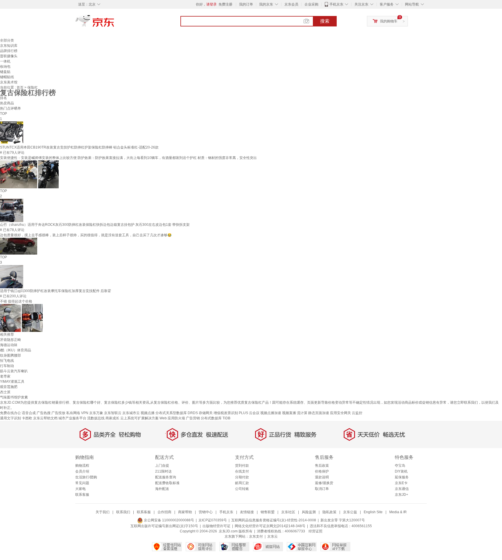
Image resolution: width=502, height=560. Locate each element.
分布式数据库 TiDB (215, 418)
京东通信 (402, 489)
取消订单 (322, 489)
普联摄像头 (8, 56)
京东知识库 (8, 46)
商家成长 (112, 418)
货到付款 (242, 466)
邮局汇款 (242, 483)
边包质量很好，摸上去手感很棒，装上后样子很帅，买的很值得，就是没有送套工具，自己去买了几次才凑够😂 (86, 235)
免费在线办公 (10, 413)
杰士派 (5, 392)
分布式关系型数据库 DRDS (176, 413)
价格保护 (322, 471)
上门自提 (162, 466)
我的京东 (266, 4)
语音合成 (29, 413)
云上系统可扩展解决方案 (139, 418)
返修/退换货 (324, 483)
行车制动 (7, 366)
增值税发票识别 (226, 413)
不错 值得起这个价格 (16, 301)
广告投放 (58, 413)
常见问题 (82, 483)
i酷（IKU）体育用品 (15, 350)
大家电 (80, 489)
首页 (20, 87)
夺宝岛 (400, 466)
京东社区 (288, 512)
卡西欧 (27, 418)
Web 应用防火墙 (172, 418)
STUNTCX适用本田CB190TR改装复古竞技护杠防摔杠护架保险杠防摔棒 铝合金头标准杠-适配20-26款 (79, 147)
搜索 (324, 21)
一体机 (5, 61)
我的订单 (246, 4)
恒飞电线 (7, 361)
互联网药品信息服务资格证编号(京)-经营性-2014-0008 (273, 520)
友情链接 (247, 512)
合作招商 (164, 512)
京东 (114, 23)
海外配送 (162, 489)
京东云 (272, 536)
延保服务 (402, 477)
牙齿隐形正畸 (10, 340)
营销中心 (206, 512)
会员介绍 (82, 471)
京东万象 (96, 413)
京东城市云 (131, 413)
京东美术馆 (8, 82)
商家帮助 (185, 512)
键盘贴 (5, 72)
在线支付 (242, 471)
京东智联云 (112, 413)
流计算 (302, 413)
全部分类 (7, 40)
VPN (84, 413)
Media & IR (398, 512)
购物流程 (82, 466)
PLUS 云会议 (249, 413)
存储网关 (206, 413)
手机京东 (336, 4)
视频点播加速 (270, 413)
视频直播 (289, 413)
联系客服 (82, 495)
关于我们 (103, 512)
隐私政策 (329, 512)
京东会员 (291, 4)
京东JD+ (401, 495)
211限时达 (163, 471)
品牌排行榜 (8, 51)
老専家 (5, 376)
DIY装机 (401, 471)
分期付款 (242, 477)
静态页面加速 (318, 413)
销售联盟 (268, 512)
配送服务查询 (165, 477)
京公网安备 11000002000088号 (168, 520)
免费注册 (225, 4)
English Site (373, 512)
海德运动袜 (8, 345)
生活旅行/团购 (86, 477)
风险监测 (309, 512)
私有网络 (73, 413)
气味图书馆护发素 (14, 397)
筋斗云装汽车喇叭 (14, 371)
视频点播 (148, 413)
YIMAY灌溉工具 (12, 382)
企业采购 (311, 4)
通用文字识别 (10, 418)
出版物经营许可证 (216, 526)
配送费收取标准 (167, 483)
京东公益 (350, 512)
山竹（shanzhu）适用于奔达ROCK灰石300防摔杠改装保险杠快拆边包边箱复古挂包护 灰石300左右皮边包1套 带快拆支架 (95, 225)
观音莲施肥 (8, 387)
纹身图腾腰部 (10, 355)
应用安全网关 (340, 413)
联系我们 (123, 512)
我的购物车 (388, 21)
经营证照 (315, 531)
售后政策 (322, 466)
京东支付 (256, 536)
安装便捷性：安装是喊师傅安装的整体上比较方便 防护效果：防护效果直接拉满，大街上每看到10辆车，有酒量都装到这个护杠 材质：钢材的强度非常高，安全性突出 (128, 158)
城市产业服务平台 (72, 418)
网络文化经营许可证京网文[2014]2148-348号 (270, 526)
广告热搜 (44, 413)
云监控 (357, 413)
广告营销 (193, 418)
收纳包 (5, 67)
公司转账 (242, 489)
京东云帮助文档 (45, 418)
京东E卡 (401, 483)
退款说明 (322, 477)
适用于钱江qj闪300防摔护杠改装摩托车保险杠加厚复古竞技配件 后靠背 (55, 291)
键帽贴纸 (7, 77)
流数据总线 (96, 418)
